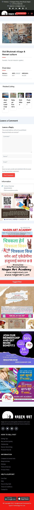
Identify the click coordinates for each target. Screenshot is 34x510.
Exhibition (20, 102)
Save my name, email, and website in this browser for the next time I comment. (16, 170)
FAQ (2, 481)
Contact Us (4, 489)
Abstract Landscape (5, 104)
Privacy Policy (5, 469)
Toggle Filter (17, 282)
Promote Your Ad (6, 449)
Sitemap (3, 464)
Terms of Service (6, 467)
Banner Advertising (6, 447)
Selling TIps (4, 438)
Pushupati (28, 102)
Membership (4, 444)
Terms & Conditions (6, 486)
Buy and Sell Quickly (7, 441)
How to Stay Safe (6, 484)
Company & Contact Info (8, 458)
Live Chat (4, 478)
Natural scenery (13, 103)
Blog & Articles (5, 461)
